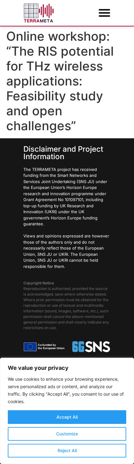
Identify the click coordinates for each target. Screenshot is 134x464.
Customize (67, 433)
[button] (104, 12)
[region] (67, 411)
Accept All (67, 417)
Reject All (67, 450)
